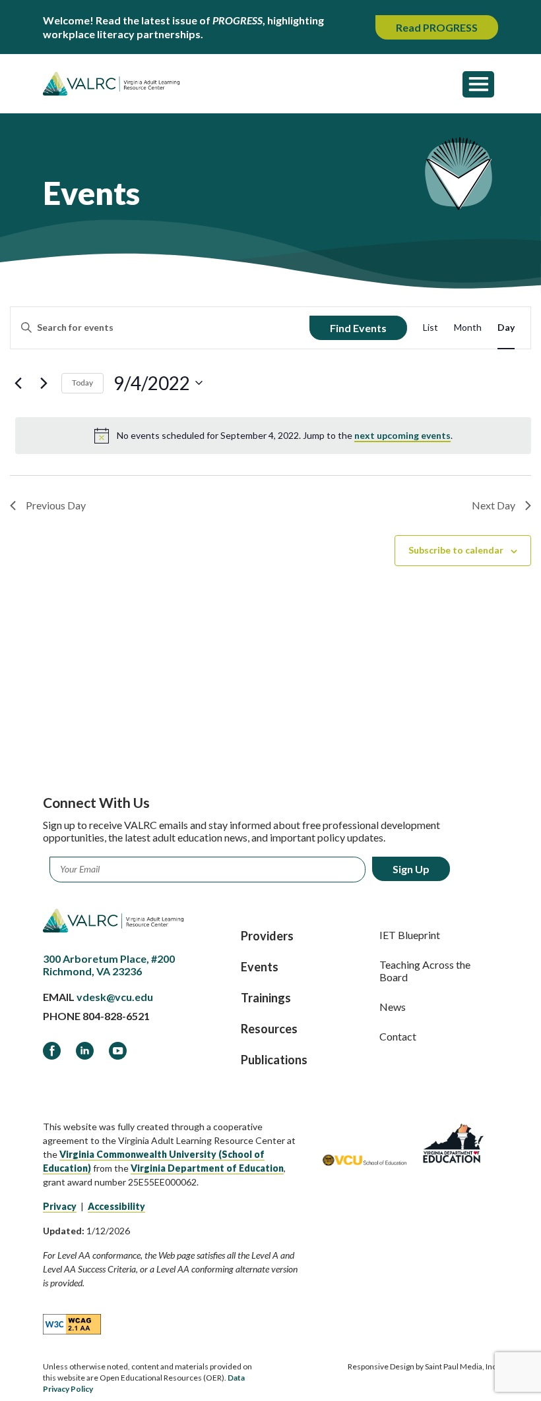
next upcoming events (402, 435)
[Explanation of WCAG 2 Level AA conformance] (72, 1323)
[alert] (273, 435)
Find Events (358, 328)
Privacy (60, 1206)
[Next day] (43, 383)
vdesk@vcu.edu (115, 996)
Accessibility (116, 1206)
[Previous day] (18, 383)
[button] (478, 84)
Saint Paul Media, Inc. (461, 1366)
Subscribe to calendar (455, 550)
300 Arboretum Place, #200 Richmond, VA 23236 (109, 964)
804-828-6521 (116, 1016)
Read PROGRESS (437, 27)
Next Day (493, 505)
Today (82, 382)
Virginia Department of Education (207, 1168)
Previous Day (56, 505)
